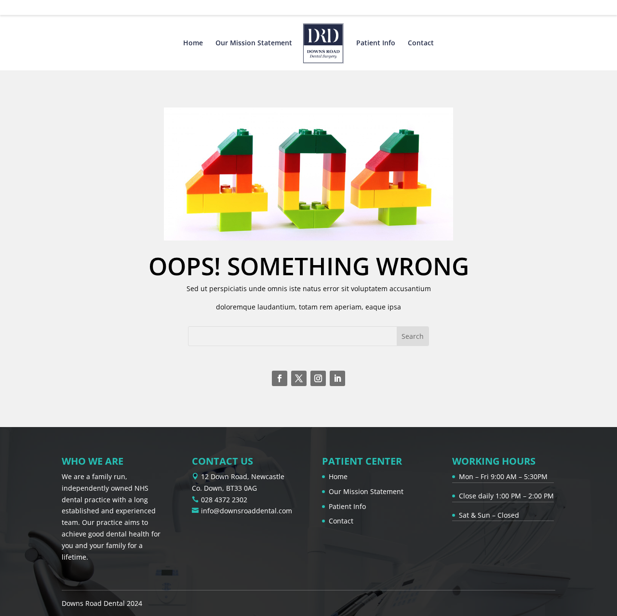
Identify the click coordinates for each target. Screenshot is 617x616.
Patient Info (375, 43)
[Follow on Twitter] (299, 378)
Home (193, 43)
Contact (421, 43)
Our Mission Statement (253, 43)
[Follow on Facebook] (279, 378)
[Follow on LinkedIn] (337, 378)
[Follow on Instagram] (318, 378)
